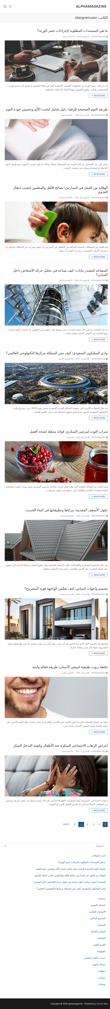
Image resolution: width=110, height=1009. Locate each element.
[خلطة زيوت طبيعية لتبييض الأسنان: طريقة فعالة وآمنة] (56, 697)
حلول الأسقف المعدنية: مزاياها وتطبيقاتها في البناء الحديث (66, 510)
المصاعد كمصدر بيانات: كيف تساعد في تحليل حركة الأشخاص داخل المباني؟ (60, 272)
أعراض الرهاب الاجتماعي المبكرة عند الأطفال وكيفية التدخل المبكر (60, 745)
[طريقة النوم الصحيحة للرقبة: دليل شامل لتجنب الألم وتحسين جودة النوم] (56, 139)
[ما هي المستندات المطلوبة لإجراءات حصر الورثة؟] (56, 61)
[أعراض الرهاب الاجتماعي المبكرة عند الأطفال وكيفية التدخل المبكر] (56, 776)
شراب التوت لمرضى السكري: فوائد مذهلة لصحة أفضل (69, 431)
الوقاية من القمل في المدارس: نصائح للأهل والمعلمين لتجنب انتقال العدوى (60, 190)
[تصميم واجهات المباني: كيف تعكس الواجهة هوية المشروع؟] (56, 619)
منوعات (101, 977)
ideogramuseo (98, 37)
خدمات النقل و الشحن (94, 957)
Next (66, 824)
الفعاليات (101, 938)
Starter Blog (102, 1003)
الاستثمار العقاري (65, 359)
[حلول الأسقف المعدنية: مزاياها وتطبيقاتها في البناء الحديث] (56, 540)
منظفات (101, 971)
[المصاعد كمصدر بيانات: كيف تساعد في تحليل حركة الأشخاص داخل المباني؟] (56, 305)
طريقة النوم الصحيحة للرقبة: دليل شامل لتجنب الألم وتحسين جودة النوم (57, 109)
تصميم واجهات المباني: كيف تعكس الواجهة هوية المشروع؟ (66, 588)
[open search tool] (10, 6)
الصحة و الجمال (65, 198)
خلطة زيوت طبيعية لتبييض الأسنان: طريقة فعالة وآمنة (70, 667)
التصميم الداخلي (65, 280)
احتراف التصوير (98, 905)
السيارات (101, 924)
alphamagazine (91, 6)
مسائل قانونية (68, 37)
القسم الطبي (66, 115)
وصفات (69, 437)
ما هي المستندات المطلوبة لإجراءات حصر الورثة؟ (72, 31)
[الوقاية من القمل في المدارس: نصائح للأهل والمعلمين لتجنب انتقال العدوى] (56, 222)
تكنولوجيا (101, 951)
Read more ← (98, 96)
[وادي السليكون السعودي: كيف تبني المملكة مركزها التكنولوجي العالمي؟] (56, 383)
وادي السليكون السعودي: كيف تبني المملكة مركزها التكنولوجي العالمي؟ (57, 353)
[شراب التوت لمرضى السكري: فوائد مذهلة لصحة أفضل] (56, 462)
